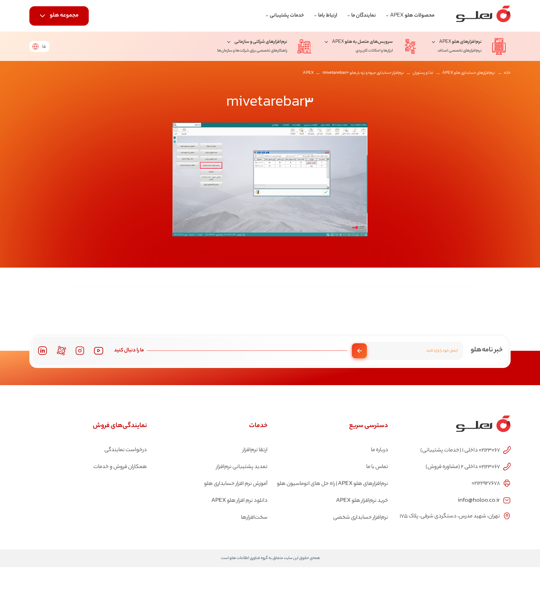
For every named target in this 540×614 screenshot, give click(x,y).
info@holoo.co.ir (479, 499)
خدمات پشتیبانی (287, 16)
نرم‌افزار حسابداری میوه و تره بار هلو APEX (353, 73)
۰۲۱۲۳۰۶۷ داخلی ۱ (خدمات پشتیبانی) (460, 450)
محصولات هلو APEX (412, 16)
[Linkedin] (42, 350)
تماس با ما (377, 467)
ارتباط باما (327, 16)
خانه (507, 73)
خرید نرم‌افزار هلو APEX (362, 500)
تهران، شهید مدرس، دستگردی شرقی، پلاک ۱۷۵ (450, 516)
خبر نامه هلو (487, 350)
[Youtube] (98, 350)
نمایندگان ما (363, 16)
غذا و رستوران (422, 73)
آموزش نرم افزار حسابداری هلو (236, 484)
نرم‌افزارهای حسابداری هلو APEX (468, 73)
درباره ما (379, 450)
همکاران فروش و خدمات (120, 467)
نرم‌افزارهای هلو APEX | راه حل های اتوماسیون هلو (332, 484)
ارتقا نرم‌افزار (255, 450)
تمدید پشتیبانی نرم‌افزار (242, 467)
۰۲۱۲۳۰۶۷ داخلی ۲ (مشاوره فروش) (463, 467)
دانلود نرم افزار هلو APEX (239, 500)
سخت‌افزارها (254, 517)
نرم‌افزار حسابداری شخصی (360, 517)
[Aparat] (61, 350)
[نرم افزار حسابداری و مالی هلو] (483, 16)
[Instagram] (80, 350)
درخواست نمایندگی (125, 450)
